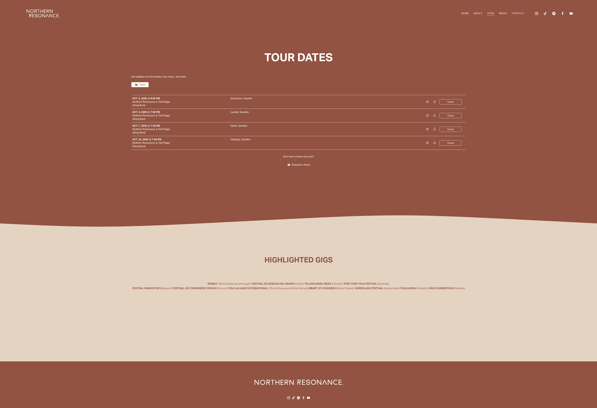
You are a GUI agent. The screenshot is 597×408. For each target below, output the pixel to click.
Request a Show (301, 164)
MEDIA (503, 13)
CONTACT (518, 13)
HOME (465, 13)
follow (142, 84)
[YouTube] (571, 13)
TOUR (490, 13)
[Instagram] (537, 13)
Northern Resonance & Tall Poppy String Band (151, 104)
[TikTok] (545, 13)
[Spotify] (554, 13)
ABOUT (477, 13)
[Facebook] (563, 13)
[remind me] (435, 101)
